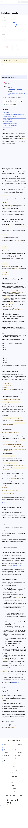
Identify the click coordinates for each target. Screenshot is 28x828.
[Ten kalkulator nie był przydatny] (8, 101)
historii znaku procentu (16, 565)
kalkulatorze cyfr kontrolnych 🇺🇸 (15, 610)
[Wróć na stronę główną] (7, 2)
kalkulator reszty (19, 206)
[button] (14, 61)
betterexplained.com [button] (15, 682)
